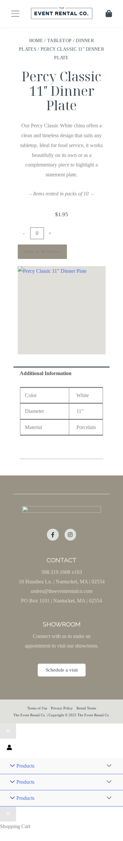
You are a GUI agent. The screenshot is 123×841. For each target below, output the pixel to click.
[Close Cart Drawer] (8, 814)
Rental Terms (86, 708)
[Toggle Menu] (107, 766)
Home (36, 40)
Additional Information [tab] (46, 373)
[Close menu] (8, 731)
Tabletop (59, 40)
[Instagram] (70, 534)
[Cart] (109, 13)
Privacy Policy (62, 708)
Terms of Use (37, 708)
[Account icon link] (9, 748)
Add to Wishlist (42, 251)
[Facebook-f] (52, 534)
